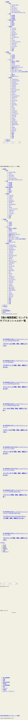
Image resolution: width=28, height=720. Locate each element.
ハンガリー (11, 278)
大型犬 (10, 225)
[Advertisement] (14, 569)
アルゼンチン (12, 249)
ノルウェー (11, 210)
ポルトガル (11, 288)
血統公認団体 (9, 187)
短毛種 (10, 182)
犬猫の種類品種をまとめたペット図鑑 (10, 715)
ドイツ (10, 275)
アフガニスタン (13, 246)
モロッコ (11, 296)
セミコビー (11, 175)
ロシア (10, 214)
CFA (10, 188)
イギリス (11, 196)
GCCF (10, 191)
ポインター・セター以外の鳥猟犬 (17, 238)
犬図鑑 (4, 219)
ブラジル (11, 281)
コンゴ (10, 264)
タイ (10, 205)
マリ (10, 291)
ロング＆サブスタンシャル (15, 179)
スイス (10, 267)
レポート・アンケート (8, 691)
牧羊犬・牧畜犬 (13, 228)
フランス (11, 211)
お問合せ (5, 306)
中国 (10, 216)
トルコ (10, 207)
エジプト (11, 199)
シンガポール (12, 204)
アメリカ (11, 195)
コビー (10, 173)
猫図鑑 (4, 169)
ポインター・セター (14, 237)
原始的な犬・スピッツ (14, 234)
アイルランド (12, 244)
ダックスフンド (13, 232)
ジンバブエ (11, 266)
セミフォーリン (13, 178)
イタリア (11, 252)
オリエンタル (12, 172)
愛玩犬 (10, 240)
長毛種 (10, 184)
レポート (5, 305)
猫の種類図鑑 (6, 677)
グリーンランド (13, 261)
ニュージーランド (13, 208)
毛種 (7, 181)
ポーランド (11, 287)
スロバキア (11, 270)
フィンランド (12, 279)
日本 (10, 217)
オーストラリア (13, 255)
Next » (3, 542)
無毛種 (10, 185)
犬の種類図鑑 (6, 685)
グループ (8, 226)
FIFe (10, 189)
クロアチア (11, 263)
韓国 (10, 299)
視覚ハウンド (12, 241)
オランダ (11, 257)
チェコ (10, 273)
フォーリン (11, 176)
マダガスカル (12, 290)
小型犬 (10, 222)
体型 (7, 170)
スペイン (11, 269)
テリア (10, 231)
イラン (10, 198)
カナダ (10, 202)
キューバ (11, 260)
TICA (10, 192)
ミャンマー (11, 213)
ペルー (10, 284)
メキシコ (11, 294)
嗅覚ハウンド (12, 235)
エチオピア (11, 201)
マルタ (10, 293)
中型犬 (10, 223)
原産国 (7, 193)
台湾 (10, 300)
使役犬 (10, 229)
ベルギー (11, 285)
